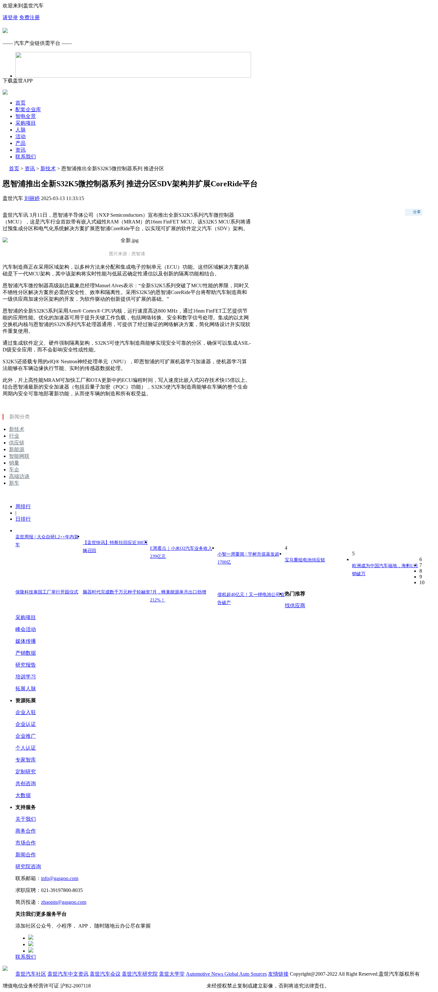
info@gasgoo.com (59, 878)
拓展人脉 (25, 688)
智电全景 (25, 116)
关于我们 (25, 819)
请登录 (10, 17)
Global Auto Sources (245, 974)
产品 (20, 143)
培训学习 (25, 676)
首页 (20, 102)
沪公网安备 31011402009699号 (171, 985)
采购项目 (25, 123)
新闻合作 (25, 854)
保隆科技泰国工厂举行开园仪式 (46, 592)
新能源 (16, 449)
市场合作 (25, 842)
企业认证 (25, 724)
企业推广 (25, 736)
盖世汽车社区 (30, 974)
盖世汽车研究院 (140, 974)
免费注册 (29, 17)
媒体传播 (25, 641)
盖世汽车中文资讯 (67, 974)
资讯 (20, 150)
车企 (14, 469)
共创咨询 (25, 783)
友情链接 (278, 974)
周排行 (23, 506)
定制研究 (25, 771)
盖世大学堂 (172, 974)
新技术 (48, 168)
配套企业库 (28, 109)
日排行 (23, 519)
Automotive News (205, 974)
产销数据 (25, 653)
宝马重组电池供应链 (305, 560)
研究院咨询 (28, 866)
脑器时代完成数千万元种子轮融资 (116, 592)
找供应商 (295, 605)
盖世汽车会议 (105, 974)
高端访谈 (19, 476)
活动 (20, 136)
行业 (14, 436)
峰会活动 (25, 629)
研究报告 (25, 665)
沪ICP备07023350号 (114, 985)
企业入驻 (25, 712)
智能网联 (19, 456)
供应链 (16, 442)
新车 (14, 483)
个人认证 (25, 748)
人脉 (20, 129)
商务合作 (25, 831)
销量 (14, 463)
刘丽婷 (32, 198)
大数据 (23, 795)
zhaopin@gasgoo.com (63, 902)
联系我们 (25, 156)
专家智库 (25, 759)
